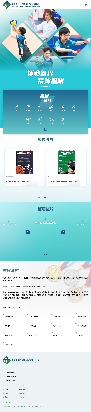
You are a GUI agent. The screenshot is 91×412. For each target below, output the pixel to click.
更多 (45, 129)
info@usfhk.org (10, 380)
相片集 (5, 397)
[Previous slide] (39, 197)
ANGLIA (41, 406)
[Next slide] (44, 197)
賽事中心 (6, 393)
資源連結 (22, 389)
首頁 (4, 385)
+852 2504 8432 (11, 372)
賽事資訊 (6, 389)
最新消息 (22, 385)
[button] (41, 86)
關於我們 (22, 393)
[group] (24, 167)
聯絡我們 (22, 397)
